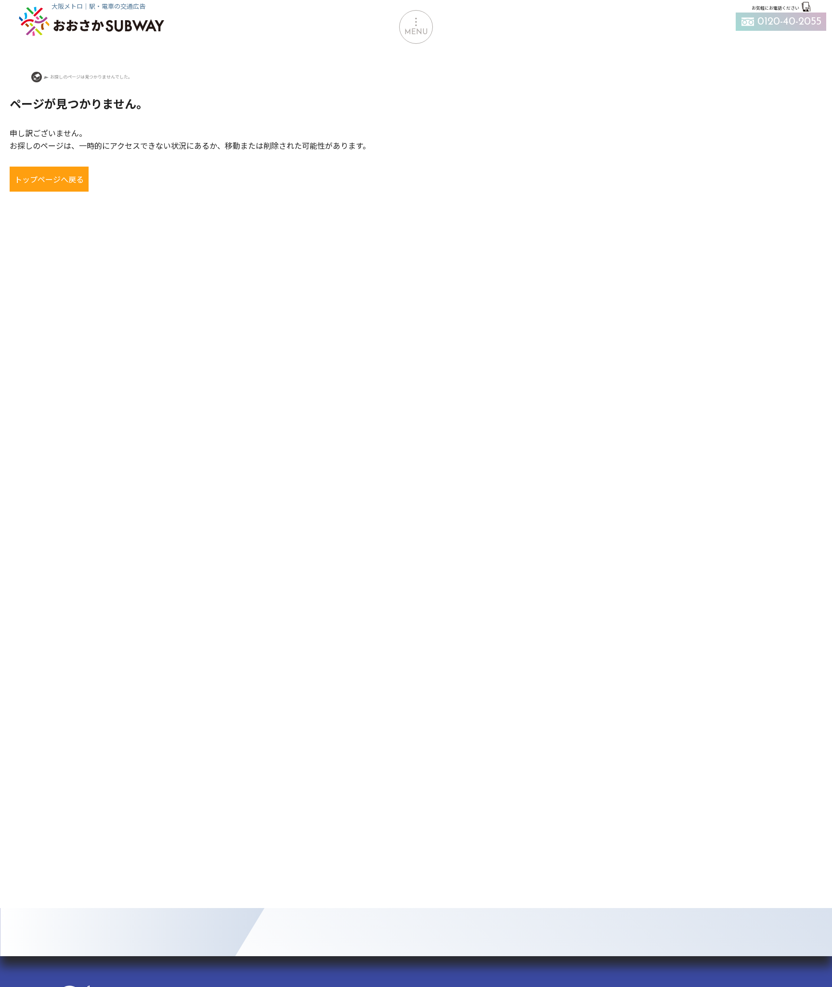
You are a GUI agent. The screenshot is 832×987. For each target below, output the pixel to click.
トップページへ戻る (49, 179)
